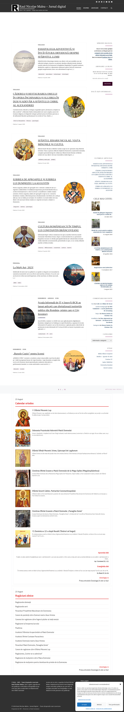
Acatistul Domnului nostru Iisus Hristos (30, 641)
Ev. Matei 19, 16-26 (103, 573)
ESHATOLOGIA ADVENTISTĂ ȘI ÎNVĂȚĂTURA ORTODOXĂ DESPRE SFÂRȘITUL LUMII (58, 53)
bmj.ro (98, 313)
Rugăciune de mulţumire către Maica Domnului (32, 658)
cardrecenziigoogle (101, 306)
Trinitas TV (108, 359)
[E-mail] (111, 2)
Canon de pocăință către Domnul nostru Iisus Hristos (35, 615)
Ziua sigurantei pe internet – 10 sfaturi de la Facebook (104, 320)
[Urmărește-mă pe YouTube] (106, 2)
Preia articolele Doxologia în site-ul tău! (94, 580)
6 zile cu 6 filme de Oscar (104, 304)
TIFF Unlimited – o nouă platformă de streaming (102, 308)
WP (21, 709)
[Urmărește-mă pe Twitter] (99, 2)
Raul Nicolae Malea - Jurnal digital (27, 706)
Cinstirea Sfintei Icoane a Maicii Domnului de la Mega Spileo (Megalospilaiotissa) (65, 471)
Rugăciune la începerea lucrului (27, 623)
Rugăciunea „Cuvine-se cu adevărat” (28, 653)
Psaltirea (18, 628)
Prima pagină (85, 681)
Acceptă (84, 704)
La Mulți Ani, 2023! (23, 267)
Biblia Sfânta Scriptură (105, 354)
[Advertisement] (62, 26)
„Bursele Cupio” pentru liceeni (28, 353)
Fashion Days (106, 57)
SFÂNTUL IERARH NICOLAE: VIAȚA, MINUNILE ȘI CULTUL (103, 182)
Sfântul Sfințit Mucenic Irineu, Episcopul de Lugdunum (55, 450)
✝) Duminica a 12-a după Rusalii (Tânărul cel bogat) (53, 531)
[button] (120, 684)
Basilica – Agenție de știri (104, 356)
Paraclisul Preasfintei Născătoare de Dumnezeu (33, 611)
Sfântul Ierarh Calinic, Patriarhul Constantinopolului (54, 491)
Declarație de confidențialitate (104, 708)
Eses (92, 304)
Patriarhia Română (106, 365)
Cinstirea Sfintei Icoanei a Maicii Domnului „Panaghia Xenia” (57, 511)
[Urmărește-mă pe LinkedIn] (101, 2)
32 (65, 389)
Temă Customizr (34, 709)
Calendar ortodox (24, 403)
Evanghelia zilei (103, 566)
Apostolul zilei (103, 552)
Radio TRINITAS (107, 362)
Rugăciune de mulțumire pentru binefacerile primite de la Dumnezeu (41, 662)
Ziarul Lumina (107, 368)
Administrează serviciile (84, 699)
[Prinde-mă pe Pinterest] (109, 2)
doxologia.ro (104, 577)
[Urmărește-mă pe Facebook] (96, 2)
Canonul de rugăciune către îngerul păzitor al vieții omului (37, 619)
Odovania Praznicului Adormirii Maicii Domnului (52, 430)
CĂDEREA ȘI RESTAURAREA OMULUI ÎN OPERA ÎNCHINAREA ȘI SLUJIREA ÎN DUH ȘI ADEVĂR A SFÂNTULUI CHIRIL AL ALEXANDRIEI (102, 174)
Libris (110, 59)
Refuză (99, 704)
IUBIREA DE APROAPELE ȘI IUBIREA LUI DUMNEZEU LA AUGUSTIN (103, 188)
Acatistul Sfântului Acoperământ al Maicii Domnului (34, 632)
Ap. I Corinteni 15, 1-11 (101, 561)
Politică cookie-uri (90, 708)
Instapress (96, 325)
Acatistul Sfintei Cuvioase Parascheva (29, 636)
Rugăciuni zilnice (24, 595)
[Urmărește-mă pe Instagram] (104, 2)
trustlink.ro (94, 318)
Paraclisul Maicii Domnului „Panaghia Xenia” (31, 645)
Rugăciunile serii (21, 606)
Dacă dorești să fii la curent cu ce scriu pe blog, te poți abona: (102, 73)
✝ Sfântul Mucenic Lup (41, 410)
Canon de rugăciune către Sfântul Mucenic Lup (32, 649)
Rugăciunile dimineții (23, 602)
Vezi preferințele (114, 704)
